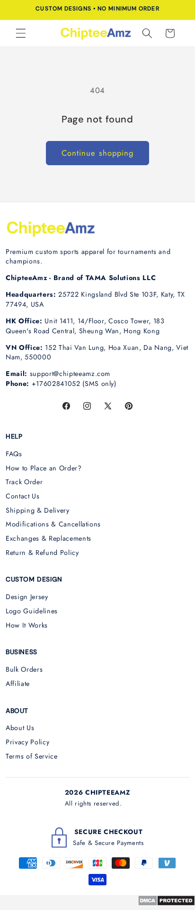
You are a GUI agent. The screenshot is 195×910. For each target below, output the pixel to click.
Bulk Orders (24, 669)
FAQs (14, 454)
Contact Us (23, 496)
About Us (20, 727)
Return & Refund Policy (42, 552)
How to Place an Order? (44, 468)
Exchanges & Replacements (48, 538)
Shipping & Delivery (38, 510)
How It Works (27, 625)
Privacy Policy (27, 742)
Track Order (24, 482)
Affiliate (18, 683)
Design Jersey (27, 596)
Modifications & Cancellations (53, 524)
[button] (20, 33)
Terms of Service (32, 756)
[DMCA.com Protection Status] (166, 903)
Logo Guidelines (32, 611)
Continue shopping (98, 153)
